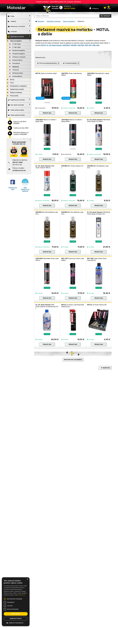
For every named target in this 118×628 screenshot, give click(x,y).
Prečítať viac (22, 595)
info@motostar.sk (19, 170)
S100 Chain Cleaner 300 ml (44, 167)
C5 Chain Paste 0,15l (96, 305)
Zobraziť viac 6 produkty (73, 359)
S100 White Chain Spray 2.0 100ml (98, 120)
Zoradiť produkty (71, 63)
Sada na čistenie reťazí (46, 73)
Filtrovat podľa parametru (48, 63)
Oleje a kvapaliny (69, 21)
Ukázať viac (47, 113)
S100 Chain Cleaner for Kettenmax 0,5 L (46, 306)
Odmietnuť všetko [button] (16, 618)
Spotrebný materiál (53, 21)
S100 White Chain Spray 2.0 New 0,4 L (98, 213)
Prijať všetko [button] (15, 614)
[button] (16, 623)
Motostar (41, 21)
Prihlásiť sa (95, 8)
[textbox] (73, 16)
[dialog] (16, 601)
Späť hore (106, 368)
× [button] (27, 579)
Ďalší (78, 353)
